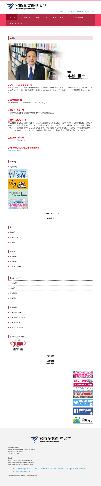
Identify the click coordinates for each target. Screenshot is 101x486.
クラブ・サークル (17, 266)
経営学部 (13, 293)
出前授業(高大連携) (50, 362)
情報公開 (50, 356)
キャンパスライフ (59, 17)
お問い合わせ (29, 471)
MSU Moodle (15, 322)
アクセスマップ (90, 11)
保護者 (73, 11)
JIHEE (18, 345)
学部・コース (29, 469)
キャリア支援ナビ (17, 327)
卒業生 (68, 11)
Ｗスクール (14, 237)
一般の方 (80, 11)
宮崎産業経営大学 (26, 6)
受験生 (56, 11)
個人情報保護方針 (18, 471)
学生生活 (60, 469)
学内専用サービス (17, 312)
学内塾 (12, 242)
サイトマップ (83, 469)
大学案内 (21, 469)
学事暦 (12, 232)
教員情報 (13, 256)
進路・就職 (74, 469)
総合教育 (13, 283)
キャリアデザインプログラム (43, 469)
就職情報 (13, 261)
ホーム (12, 17)
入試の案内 (77, 17)
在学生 (61, 11)
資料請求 (50, 218)
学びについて (41, 17)
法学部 (12, 288)
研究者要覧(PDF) (14, 150)
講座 (55, 469)
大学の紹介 (24, 17)
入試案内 (13, 167)
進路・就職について (17, 23)
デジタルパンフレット (50, 213)
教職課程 (13, 298)
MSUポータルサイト (18, 317)
